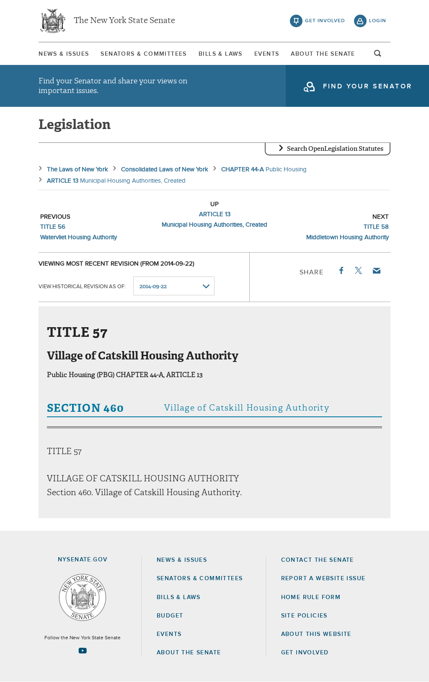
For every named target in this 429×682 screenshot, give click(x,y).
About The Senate (323, 54)
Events (266, 54)
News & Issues (64, 54)
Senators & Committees (143, 54)
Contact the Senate (317, 560)
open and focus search (378, 55)
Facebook (340, 270)
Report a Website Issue (323, 578)
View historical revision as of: (82, 286)
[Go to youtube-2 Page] (82, 650)
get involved (325, 20)
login (377, 20)
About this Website (316, 634)
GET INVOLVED (305, 653)
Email (376, 270)
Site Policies (304, 616)
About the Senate (189, 653)
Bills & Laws (221, 54)
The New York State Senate (124, 21)
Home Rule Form (311, 597)
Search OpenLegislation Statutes (335, 149)
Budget (170, 616)
